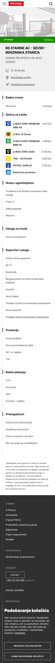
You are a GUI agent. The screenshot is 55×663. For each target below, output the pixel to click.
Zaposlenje (12, 529)
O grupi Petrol (13, 519)
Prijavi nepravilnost (16, 534)
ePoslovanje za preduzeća (20, 556)
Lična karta (11, 514)
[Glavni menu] (4, 4)
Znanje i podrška (15, 590)
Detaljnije (20, 633)
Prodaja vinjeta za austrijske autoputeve (27, 317)
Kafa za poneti (13, 208)
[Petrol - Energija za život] (16, 3)
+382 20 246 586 (15, 580)
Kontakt (10, 539)
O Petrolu (11, 510)
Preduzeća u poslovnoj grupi (21, 524)
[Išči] (51, 4)
